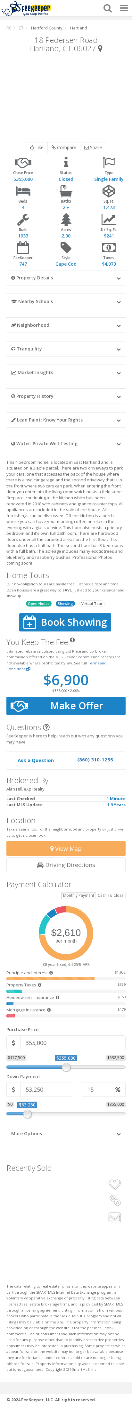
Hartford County (46, 28)
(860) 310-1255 (95, 759)
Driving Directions (69, 865)
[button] (66, 277)
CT (21, 28)
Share (95, 147)
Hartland (78, 28)
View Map (68, 848)
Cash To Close (111, 895)
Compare (66, 147)
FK (8, 28)
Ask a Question (36, 760)
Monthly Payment (78, 895)
